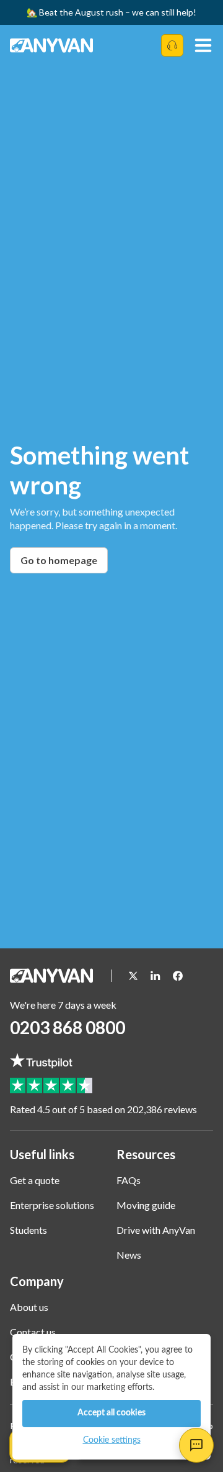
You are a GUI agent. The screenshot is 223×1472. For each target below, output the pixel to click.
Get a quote (34, 1180)
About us (29, 1307)
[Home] (53, 45)
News (128, 1255)
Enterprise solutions (52, 1205)
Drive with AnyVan (155, 1230)
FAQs (128, 1180)
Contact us (33, 1332)
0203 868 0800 (67, 1027)
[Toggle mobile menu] (203, 45)
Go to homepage (58, 560)
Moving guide (145, 1205)
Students (28, 1230)
